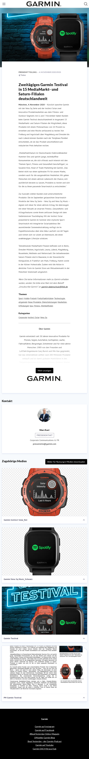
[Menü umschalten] (3, 4)
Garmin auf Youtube (44, 745)
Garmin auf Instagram (44, 726)
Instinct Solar (34, 317)
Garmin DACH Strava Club (44, 749)
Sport (21, 298)
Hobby (27, 298)
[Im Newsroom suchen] (86, 4)
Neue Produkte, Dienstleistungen (42, 302)
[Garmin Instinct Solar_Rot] (44, 492)
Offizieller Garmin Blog (44, 737)
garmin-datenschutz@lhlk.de (54, 286)
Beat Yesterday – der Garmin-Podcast (45, 741)
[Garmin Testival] (44, 611)
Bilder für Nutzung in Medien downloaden (66, 461)
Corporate (23, 317)
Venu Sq (43, 317)
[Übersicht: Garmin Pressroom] (43, 3)
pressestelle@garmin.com (44, 444)
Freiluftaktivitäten (45, 298)
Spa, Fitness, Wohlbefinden (41, 305)
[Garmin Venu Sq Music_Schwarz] (44, 551)
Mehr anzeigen (44, 370)
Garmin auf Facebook (44, 730)
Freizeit (33, 298)
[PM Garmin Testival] (44, 670)
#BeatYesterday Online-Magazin (44, 734)
